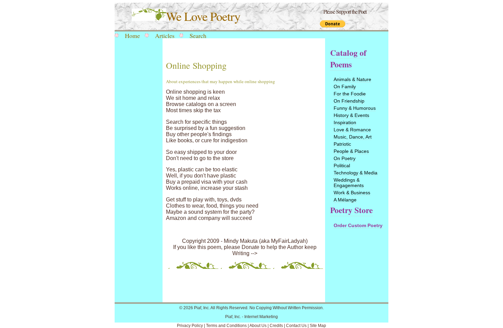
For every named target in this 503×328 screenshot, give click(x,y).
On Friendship (349, 101)
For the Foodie (350, 93)
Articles (165, 35)
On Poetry (345, 158)
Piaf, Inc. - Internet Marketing (251, 316)
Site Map (318, 325)
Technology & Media (355, 172)
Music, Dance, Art (353, 137)
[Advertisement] (136, 151)
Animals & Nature (352, 79)
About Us (258, 325)
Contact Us (296, 325)
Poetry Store (351, 210)
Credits (276, 325)
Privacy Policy (190, 325)
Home (132, 35)
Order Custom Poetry (358, 225)
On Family (345, 86)
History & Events (351, 115)
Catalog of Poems (348, 58)
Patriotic (342, 144)
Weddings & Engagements (349, 182)
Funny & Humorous (355, 108)
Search (198, 35)
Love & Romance (352, 129)
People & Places (351, 151)
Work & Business (352, 192)
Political (342, 165)
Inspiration (345, 122)
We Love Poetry (203, 16)
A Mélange (345, 199)
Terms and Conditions (226, 325)
